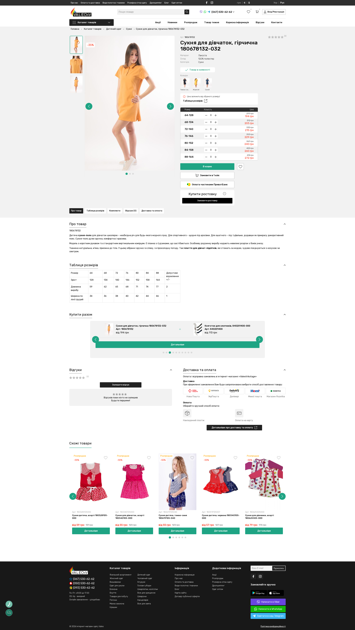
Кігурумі (141, 582)
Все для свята (144, 603)
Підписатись (279, 568)
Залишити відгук (120, 385)
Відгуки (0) (130, 211)
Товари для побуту (119, 596)
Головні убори (144, 585)
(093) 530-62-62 (84, 587)
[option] (76, 45)
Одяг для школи (117, 585)
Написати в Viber (270, 602)
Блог (166, 3)
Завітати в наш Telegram (270, 616)
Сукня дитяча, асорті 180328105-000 (90, 516)
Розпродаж (190, 22)
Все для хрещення (146, 593)
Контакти (276, 22)
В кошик (207, 166)
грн (239, 2)
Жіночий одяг (116, 578)
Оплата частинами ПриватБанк (210, 184)
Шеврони (142, 596)
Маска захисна (117, 603)
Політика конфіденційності (273, 626)
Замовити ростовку (207, 200)
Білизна (113, 589)
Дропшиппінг (156, 3)
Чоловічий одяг (144, 578)
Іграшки (113, 607)
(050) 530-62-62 (84, 583)
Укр (275, 2)
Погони (113, 600)
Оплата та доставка (90, 3)
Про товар (76, 211)
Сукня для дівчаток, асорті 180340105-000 (129, 516)
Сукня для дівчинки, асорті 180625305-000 (259, 516)
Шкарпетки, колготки (147, 589)
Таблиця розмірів (193, 101)
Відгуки (260, 22)
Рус (282, 2)
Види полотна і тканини (114, 3)
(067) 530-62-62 (83, 579)
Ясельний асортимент (120, 575)
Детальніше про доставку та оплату (232, 427)
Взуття (113, 593)
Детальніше (177, 344)
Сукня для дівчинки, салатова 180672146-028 (304, 516)
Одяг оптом (177, 3)
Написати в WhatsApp (270, 609)
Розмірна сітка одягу (137, 3)
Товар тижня (211, 22)
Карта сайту (181, 593)
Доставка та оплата (151, 211)
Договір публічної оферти (187, 596)
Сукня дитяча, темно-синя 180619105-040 (173, 516)
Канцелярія (142, 600)
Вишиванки (115, 582)
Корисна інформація (237, 22)
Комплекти (114, 211)
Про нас (74, 3)
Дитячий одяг (143, 575)
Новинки (172, 22)
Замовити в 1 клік (209, 175)
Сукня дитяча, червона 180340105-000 (220, 516)
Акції (158, 22)
